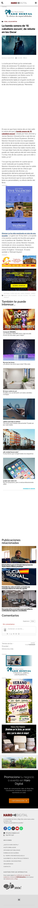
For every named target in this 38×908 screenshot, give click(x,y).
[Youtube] (17, 828)
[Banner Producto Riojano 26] (19, 767)
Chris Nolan (15, 293)
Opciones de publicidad (12, 850)
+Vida (6, 21)
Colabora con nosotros (12, 861)
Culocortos (12, 21)
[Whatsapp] (21, 828)
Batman (7, 293)
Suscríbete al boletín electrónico (16, 858)
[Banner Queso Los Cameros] (19, 752)
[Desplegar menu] (36, 3)
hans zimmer (25, 293)
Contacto (7, 866)
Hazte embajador (10, 847)
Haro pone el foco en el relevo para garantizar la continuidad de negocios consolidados (17, 609)
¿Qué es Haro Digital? (11, 844)
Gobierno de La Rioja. (12, 879)
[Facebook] (5, 828)
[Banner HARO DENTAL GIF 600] (19, 18)
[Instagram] (13, 828)
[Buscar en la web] (2, 3)
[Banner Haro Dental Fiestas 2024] (19, 676)
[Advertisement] (19, 107)
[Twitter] (9, 828)
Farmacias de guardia (11, 853)
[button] (19, 899)
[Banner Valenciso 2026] (19, 229)
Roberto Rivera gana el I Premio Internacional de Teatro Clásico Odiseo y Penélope (17, 565)
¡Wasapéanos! (8, 864)
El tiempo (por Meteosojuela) (14, 855)
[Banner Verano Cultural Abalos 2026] (19, 722)
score (25, 295)
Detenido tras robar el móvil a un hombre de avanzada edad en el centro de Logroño (16, 587)
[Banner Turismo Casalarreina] (19, 266)
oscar (20, 295)
